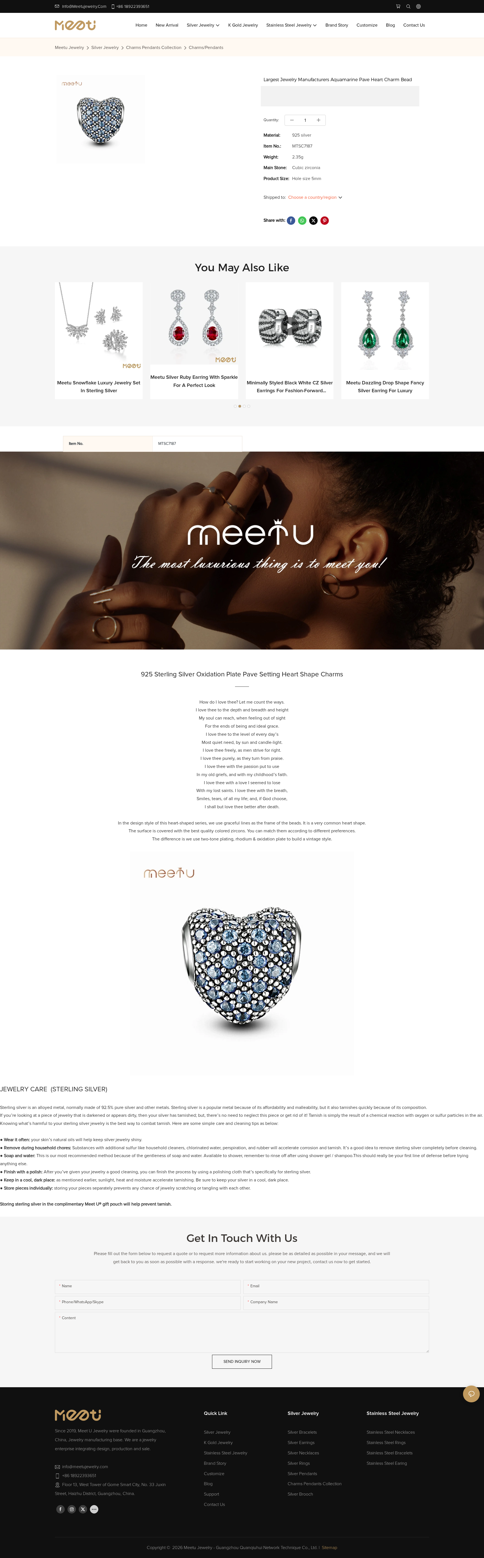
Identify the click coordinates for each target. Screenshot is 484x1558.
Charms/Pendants (206, 47)
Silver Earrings (301, 1442)
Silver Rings (299, 1463)
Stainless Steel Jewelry (225, 1453)
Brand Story (215, 1463)
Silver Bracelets (302, 1432)
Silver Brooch (300, 1494)
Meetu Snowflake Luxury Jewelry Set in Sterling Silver (98, 387)
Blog (208, 1484)
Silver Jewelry (105, 47)
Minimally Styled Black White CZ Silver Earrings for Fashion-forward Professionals (290, 387)
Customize (214, 1473)
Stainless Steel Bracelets (390, 1453)
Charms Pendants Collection (154, 47)
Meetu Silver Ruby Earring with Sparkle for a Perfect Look (194, 381)
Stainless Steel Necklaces (391, 1432)
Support (211, 1494)
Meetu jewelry (69, 47)
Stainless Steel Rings (386, 1442)
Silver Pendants (302, 1473)
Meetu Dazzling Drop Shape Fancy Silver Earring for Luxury (385, 387)
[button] (235, 406)
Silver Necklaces (303, 1453)
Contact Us (214, 1504)
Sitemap (329, 1547)
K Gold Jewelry (218, 1442)
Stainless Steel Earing (387, 1463)
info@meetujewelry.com (84, 6)
